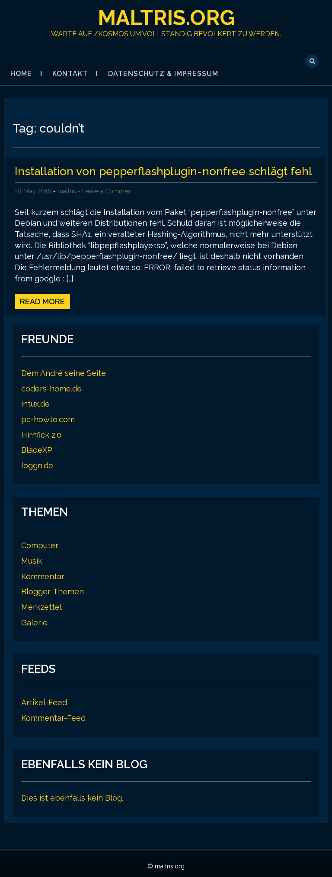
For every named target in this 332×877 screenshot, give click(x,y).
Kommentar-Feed (53, 717)
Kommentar (42, 576)
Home (21, 73)
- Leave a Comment (105, 191)
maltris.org (166, 18)
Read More (42, 301)
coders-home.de (51, 388)
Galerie (34, 622)
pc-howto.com (48, 419)
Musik (31, 560)
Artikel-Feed (44, 702)
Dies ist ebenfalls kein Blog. (72, 797)
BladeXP (36, 449)
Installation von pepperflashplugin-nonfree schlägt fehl (163, 171)
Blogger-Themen (52, 591)
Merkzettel (41, 607)
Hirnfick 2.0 (41, 434)
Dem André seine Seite (63, 373)
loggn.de (37, 465)
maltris (66, 191)
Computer (39, 545)
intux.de (35, 403)
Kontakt (70, 73)
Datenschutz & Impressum (163, 73)
